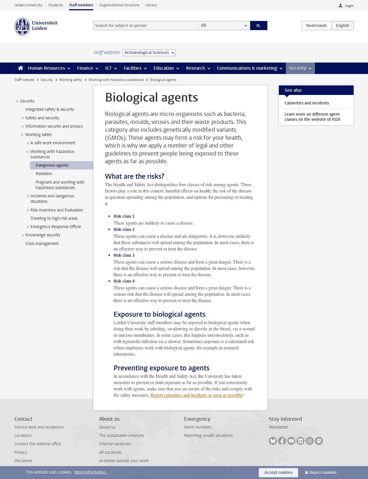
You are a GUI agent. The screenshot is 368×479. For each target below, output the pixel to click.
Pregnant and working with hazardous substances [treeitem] (60, 185)
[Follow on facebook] (282, 441)
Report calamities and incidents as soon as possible (196, 395)
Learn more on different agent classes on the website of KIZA (312, 117)
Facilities (132, 68)
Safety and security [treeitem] (42, 118)
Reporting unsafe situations (208, 435)
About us (107, 427)
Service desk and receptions (39, 427)
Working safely (70, 79)
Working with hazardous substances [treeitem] (52, 154)
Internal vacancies (115, 444)
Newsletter (278, 427)
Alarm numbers (197, 427)
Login (349, 5)
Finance (85, 68)
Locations (22, 435)
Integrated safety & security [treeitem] (49, 109)
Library (151, 5)
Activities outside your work (124, 461)
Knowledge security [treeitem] (42, 235)
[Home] (19, 68)
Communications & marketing (247, 68)
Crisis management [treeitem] (42, 243)
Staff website (24, 79)
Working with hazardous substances (116, 79)
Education (164, 68)
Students (55, 5)
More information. (90, 472)
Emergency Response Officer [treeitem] (55, 226)
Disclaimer (23, 461)
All (203, 25)
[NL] (316, 25)
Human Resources (46, 68)
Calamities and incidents (307, 103)
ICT (108, 68)
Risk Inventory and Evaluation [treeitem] (56, 210)
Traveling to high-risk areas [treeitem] (54, 218)
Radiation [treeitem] (44, 173)
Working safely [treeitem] (38, 134)
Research (195, 68)
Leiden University (28, 5)
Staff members (81, 5)
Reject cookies (322, 472)
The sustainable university (121, 435)
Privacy (20, 452)
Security (297, 68)
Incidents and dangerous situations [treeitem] (52, 198)
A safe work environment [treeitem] (52, 143)
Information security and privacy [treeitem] (54, 126)
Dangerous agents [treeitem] (52, 165)
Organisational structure (119, 5)
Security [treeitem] (27, 101)
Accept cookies (278, 472)
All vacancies (110, 452)
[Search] (259, 25)
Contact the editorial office (37, 444)
